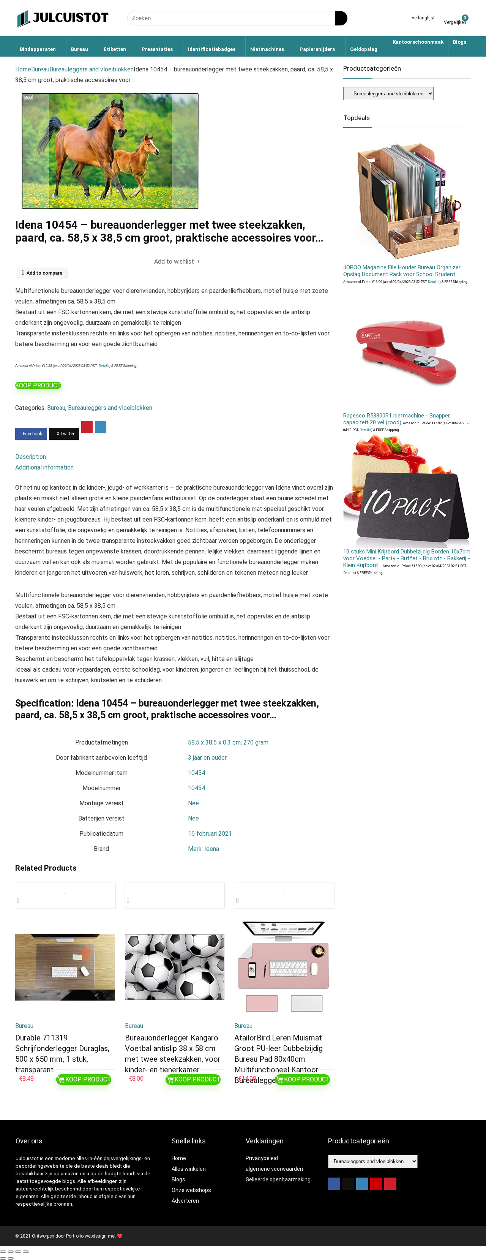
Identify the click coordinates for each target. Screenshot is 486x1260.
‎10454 (196, 772)
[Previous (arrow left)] (3, 1258)
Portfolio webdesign (86, 1236)
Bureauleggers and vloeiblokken (91, 69)
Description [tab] (30, 456)
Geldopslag (363, 49)
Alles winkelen (189, 1169)
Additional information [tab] (44, 467)
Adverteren (185, 1201)
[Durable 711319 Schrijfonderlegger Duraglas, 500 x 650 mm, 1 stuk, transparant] (65, 967)
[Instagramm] (362, 1184)
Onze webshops (191, 1190)
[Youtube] (376, 1184)
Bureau (79, 49)
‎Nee (193, 803)
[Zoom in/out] (3, 1252)
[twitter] (348, 1184)
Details (104, 366)
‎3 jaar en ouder (207, 757)
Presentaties (157, 49)
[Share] (18, 1252)
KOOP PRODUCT (38, 385)
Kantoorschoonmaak (418, 42)
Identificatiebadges (211, 49)
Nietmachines (267, 49)
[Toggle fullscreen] (11, 1252)
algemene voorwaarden (274, 1169)
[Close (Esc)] (26, 1252)
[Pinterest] (390, 1184)
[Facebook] (334, 1184)
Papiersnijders (317, 49)
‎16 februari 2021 (210, 833)
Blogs (459, 42)
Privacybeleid (262, 1158)
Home (23, 69)
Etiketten (115, 49)
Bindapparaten (38, 49)
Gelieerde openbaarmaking (278, 1179)
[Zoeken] (341, 18)
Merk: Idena (203, 848)
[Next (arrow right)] (11, 1258)
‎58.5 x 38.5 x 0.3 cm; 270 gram (228, 742)
